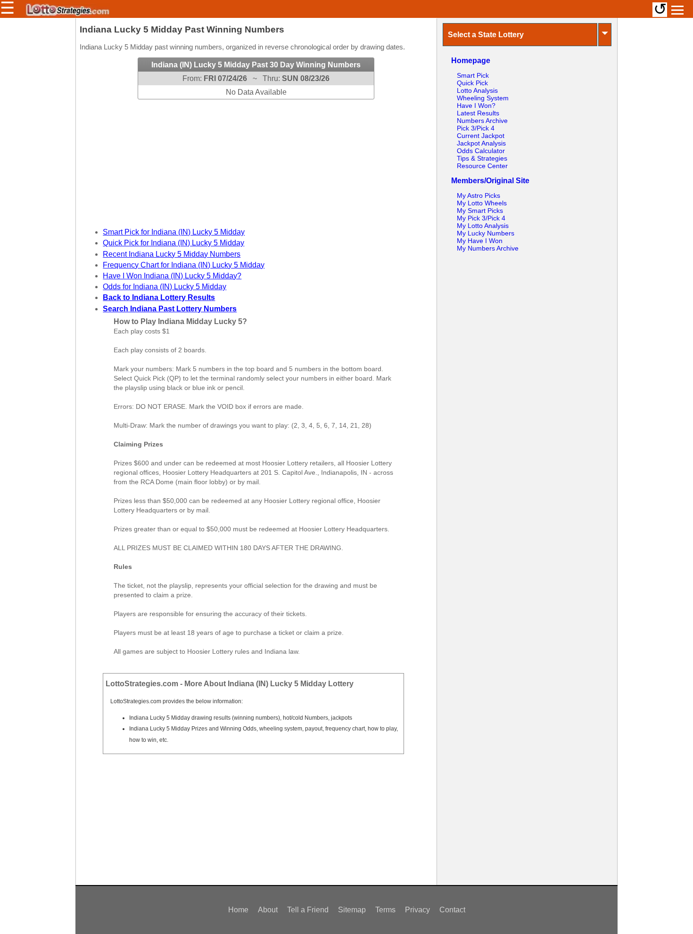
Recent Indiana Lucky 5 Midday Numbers (171, 254)
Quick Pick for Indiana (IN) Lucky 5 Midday (173, 243)
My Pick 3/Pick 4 (481, 218)
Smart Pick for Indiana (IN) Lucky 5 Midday (174, 232)
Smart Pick (473, 75)
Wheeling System (483, 98)
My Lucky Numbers (485, 233)
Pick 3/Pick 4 (476, 128)
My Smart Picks (480, 210)
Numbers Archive (482, 120)
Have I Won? (476, 105)
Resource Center (482, 166)
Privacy (417, 910)
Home (238, 910)
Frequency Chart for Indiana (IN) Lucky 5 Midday (183, 265)
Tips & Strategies (482, 158)
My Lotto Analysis (483, 225)
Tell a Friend (308, 910)
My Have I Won (480, 240)
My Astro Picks (478, 195)
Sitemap (352, 910)
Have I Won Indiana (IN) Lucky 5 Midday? (172, 276)
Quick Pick (472, 83)
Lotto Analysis (477, 90)
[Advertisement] (256, 158)
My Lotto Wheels (482, 203)
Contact (452, 910)
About (268, 910)
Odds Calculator (481, 150)
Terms (385, 910)
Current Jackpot (480, 135)
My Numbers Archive (488, 248)
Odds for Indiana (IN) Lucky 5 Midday (164, 287)
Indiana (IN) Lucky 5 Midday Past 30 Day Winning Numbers (256, 65)
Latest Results (478, 113)
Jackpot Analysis (481, 143)
